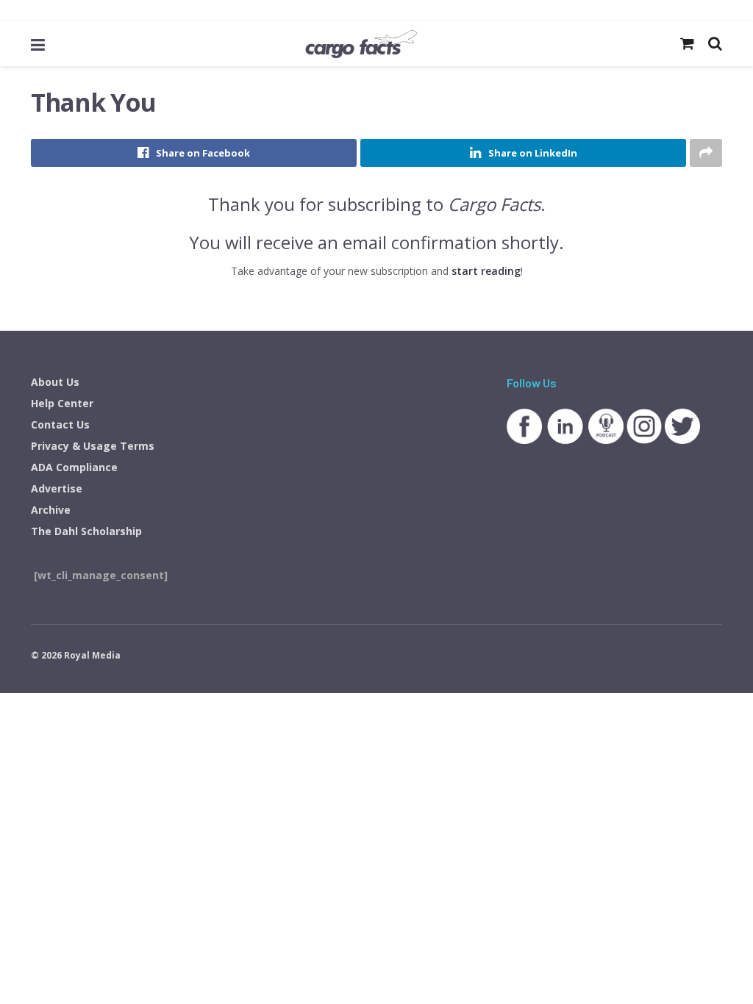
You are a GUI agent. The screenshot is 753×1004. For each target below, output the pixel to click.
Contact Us (60, 424)
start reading (486, 271)
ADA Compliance (74, 467)
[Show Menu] (38, 44)
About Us (55, 382)
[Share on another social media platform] (706, 153)
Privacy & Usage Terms (92, 446)
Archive (51, 510)
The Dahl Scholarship (86, 531)
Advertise (56, 488)
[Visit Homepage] (361, 44)
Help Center (62, 403)
